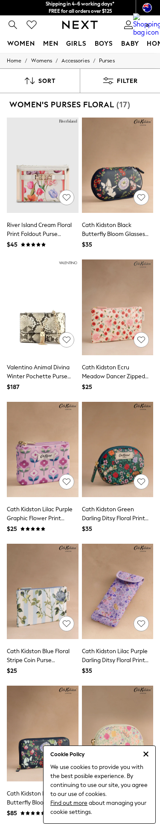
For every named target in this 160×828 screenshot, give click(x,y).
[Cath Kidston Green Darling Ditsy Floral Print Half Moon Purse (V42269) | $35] (118, 733)
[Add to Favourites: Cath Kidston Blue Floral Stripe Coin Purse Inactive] (66, 623)
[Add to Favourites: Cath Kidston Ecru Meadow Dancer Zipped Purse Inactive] (141, 340)
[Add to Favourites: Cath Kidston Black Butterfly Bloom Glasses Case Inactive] (141, 197)
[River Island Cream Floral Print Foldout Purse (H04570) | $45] (43, 165)
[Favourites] (31, 24)
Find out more (68, 803)
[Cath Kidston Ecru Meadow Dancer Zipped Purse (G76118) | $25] (118, 307)
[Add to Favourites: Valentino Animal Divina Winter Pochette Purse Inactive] (66, 340)
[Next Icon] (80, 25)
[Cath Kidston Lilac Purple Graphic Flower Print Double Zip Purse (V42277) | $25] (43, 449)
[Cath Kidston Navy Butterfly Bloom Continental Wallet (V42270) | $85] (43, 733)
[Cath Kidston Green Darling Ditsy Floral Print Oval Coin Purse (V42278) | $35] (118, 449)
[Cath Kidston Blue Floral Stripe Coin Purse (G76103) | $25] (43, 591)
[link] (12, 24)
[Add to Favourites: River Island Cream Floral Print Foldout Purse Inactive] (66, 197)
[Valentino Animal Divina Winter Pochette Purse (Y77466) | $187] (43, 307)
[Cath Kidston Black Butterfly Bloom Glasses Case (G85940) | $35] (118, 165)
